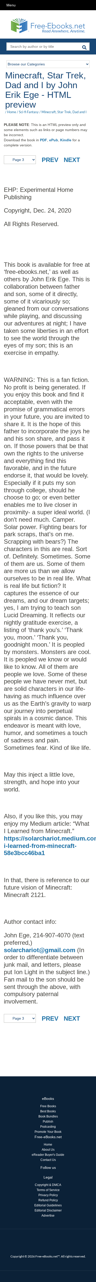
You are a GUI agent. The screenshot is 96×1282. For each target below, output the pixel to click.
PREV (50, 159)
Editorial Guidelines (48, 1205)
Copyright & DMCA (48, 1185)
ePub (53, 140)
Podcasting (48, 1126)
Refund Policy (48, 1200)
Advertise (48, 1215)
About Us (48, 1149)
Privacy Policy (48, 1195)
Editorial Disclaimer (48, 1210)
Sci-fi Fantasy (29, 112)
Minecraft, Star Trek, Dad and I (64, 112)
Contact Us (48, 1160)
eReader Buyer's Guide (48, 1155)
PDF (43, 140)
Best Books (48, 1111)
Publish (48, 1121)
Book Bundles (48, 1116)
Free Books (48, 1106)
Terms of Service (48, 1190)
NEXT (72, 159)
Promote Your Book (48, 1132)
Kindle (65, 140)
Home (11, 112)
